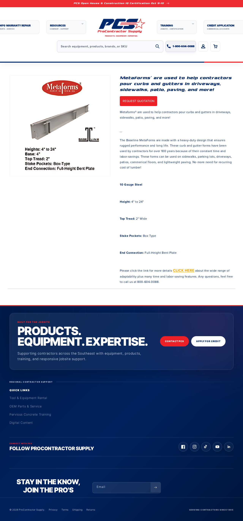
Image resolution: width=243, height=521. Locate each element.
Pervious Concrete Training (30, 414)
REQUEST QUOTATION (138, 101)
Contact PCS (174, 341)
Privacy (53, 509)
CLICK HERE (183, 270)
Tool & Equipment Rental (28, 398)
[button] (66, 27)
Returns (90, 509)
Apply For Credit (208, 341)
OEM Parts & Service (25, 406)
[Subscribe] (155, 487)
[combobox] (110, 46)
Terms (65, 509)
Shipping (77, 509)
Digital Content (21, 422)
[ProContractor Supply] (121, 27)
